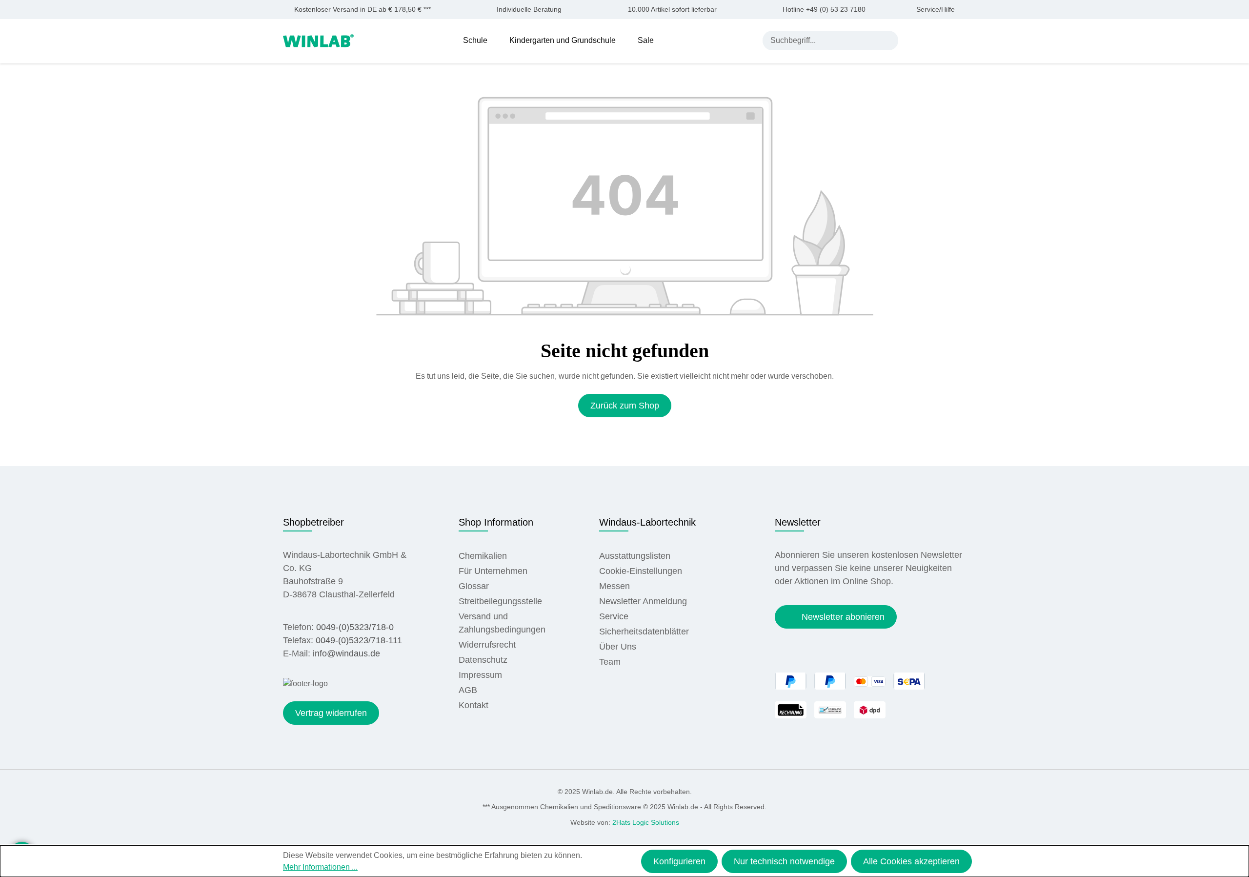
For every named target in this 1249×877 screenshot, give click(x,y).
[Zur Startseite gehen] (318, 40)
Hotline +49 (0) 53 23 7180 (824, 9)
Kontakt (473, 705)
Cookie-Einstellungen (640, 571)
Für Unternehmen (493, 571)
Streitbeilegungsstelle (500, 601)
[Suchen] (888, 40)
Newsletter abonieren (843, 617)
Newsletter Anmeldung (643, 601)
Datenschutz (483, 660)
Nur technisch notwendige (784, 861)
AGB (468, 690)
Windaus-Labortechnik (647, 522)
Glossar (474, 586)
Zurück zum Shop (624, 405)
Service (613, 616)
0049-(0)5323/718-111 (359, 640)
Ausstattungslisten (634, 556)
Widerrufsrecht (487, 645)
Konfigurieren (679, 861)
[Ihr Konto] (915, 40)
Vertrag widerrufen (331, 713)
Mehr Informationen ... (320, 867)
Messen (614, 586)
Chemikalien (483, 556)
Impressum (480, 675)
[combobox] (821, 40)
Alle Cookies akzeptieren (911, 861)
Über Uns (617, 647)
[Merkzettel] (938, 40)
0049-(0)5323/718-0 (355, 627)
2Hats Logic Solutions (645, 822)
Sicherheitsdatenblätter (644, 631)
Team (610, 662)
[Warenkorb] (960, 40)
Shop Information (496, 522)
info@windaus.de (346, 653)
